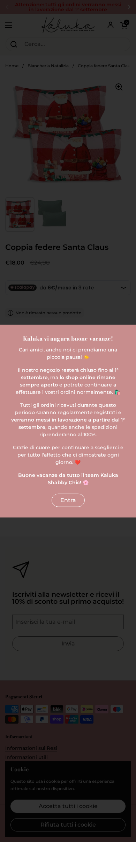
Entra (68, 500)
